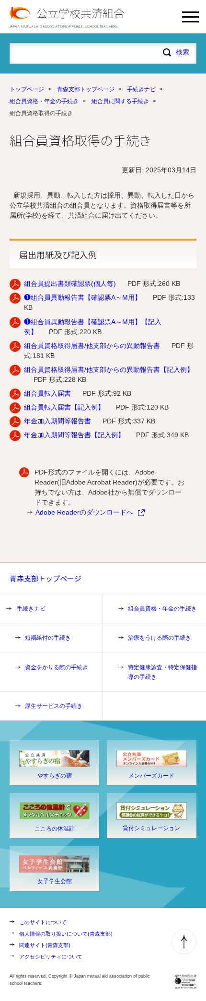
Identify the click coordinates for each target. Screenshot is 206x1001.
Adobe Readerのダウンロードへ (84, 512)
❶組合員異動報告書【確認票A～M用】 (82, 297)
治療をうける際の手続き (159, 637)
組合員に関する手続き (120, 101)
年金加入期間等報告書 (57, 421)
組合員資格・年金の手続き (44, 101)
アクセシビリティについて (50, 956)
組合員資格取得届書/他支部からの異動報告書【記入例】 (109, 369)
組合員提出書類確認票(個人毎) (70, 283)
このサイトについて (43, 922)
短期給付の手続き (48, 637)
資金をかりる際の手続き (56, 667)
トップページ (27, 89)
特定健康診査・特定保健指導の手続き (162, 672)
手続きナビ (141, 89)
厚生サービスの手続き (53, 706)
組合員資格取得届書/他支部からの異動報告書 (92, 345)
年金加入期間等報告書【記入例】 (74, 435)
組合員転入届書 (47, 393)
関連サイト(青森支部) (44, 945)
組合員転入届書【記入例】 (64, 407)
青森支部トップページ (85, 89)
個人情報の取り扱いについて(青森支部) (66, 934)
